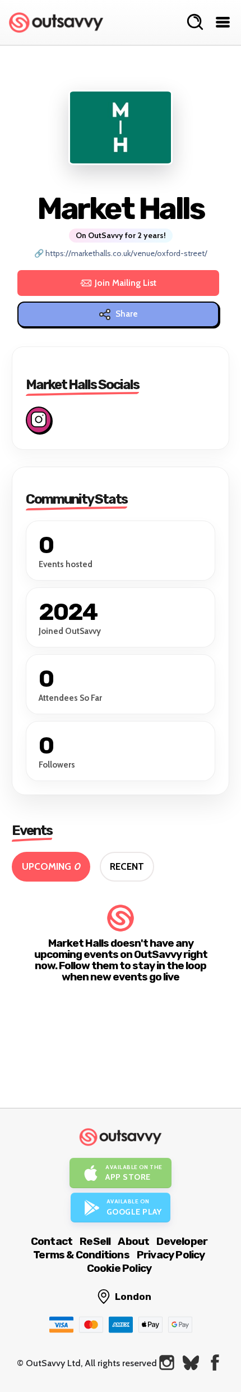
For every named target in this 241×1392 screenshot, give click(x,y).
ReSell (95, 1241)
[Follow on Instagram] (39, 420)
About (133, 1241)
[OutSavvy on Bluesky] (191, 1362)
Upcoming (51, 866)
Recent (127, 866)
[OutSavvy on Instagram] (167, 1362)
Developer (181, 1241)
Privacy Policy (171, 1254)
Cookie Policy (119, 1268)
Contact (51, 1241)
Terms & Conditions (81, 1254)
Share (126, 314)
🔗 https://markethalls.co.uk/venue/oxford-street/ (120, 253)
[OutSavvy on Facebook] (215, 1362)
